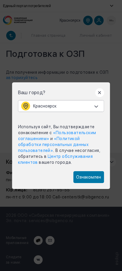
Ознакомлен (88, 177)
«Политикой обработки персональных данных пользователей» (53, 144)
